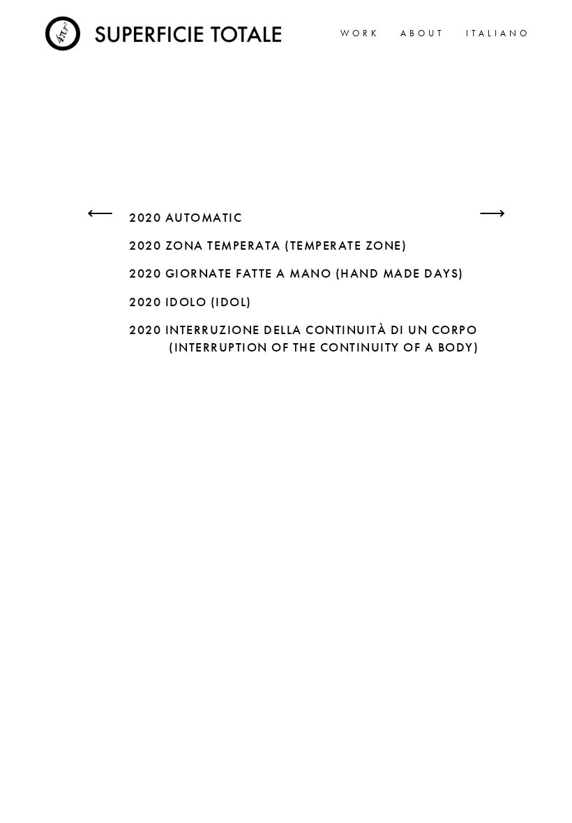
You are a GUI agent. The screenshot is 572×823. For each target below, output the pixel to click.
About (422, 33)
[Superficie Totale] (165, 31)
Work (359, 33)
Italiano (498, 33)
